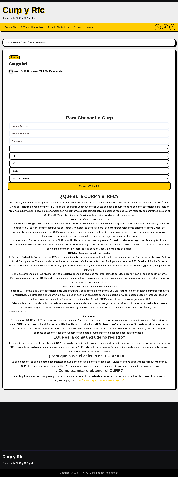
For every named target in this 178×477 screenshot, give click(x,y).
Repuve (78, 27)
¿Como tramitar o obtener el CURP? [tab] (89, 370)
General (14, 57)
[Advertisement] (89, 95)
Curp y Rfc (23, 10)
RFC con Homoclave (32, 27)
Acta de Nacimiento (59, 27)
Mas (89, 27)
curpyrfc (18, 71)
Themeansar (110, 472)
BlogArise (95, 472)
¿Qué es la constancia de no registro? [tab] (89, 337)
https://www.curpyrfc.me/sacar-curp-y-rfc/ (99, 380)
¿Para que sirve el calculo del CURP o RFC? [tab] (89, 356)
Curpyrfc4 (18, 64)
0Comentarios (55, 71)
